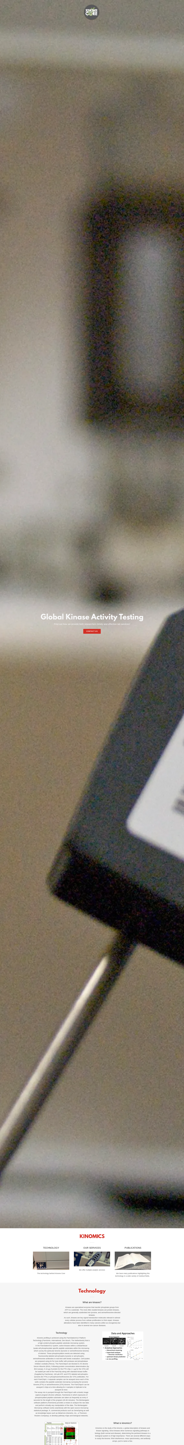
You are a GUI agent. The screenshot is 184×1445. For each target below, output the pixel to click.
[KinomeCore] (92, 4)
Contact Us (92, 631)
